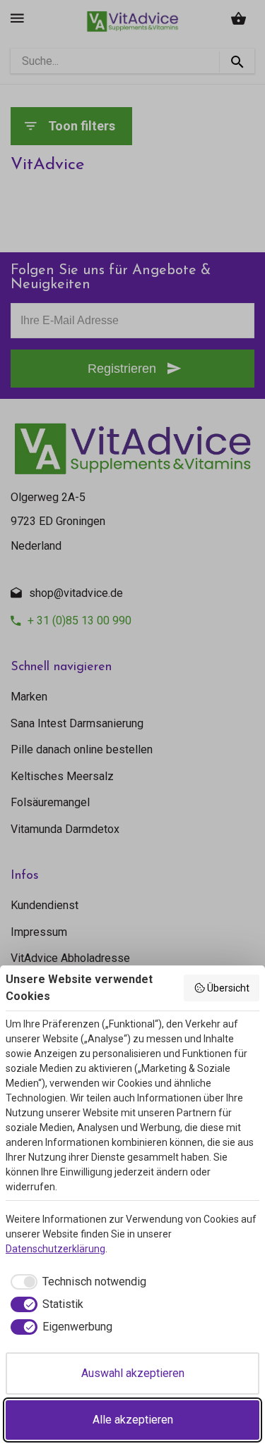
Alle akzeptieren (133, 1419)
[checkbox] (76, 1281)
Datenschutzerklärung (55, 1248)
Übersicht (228, 988)
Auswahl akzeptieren (132, 1373)
